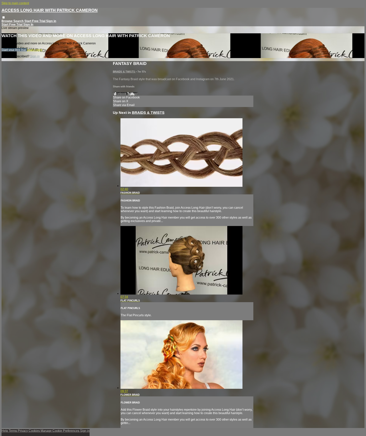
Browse (7, 21)
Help (5, 430)
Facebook (120, 93)
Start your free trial (14, 49)
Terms (13, 430)
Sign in (51, 21)
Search (18, 21)
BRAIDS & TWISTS (124, 71)
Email (134, 93)
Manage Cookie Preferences (60, 430)
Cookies (35, 430)
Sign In (28, 24)
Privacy (23, 430)
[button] (3, 17)
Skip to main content (15, 3)
